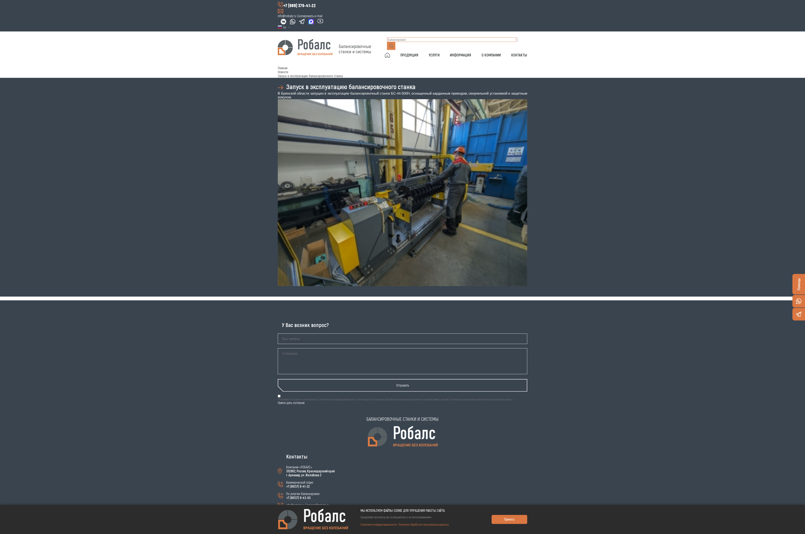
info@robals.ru (287, 16)
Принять (509, 519)
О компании (491, 55)
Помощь (798, 284)
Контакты (519, 55)
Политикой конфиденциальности (337, 399)
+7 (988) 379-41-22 (299, 5)
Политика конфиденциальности (379, 524)
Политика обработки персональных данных (424, 524)
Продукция (409, 55)
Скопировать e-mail (309, 16)
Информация (460, 55)
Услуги (434, 55)
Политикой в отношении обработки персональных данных (481, 399)
